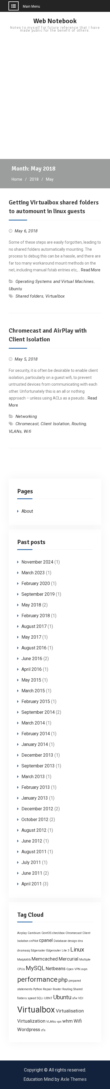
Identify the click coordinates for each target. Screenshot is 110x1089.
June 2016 (31, 658)
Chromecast (27, 423)
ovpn (84, 969)
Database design (65, 941)
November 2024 (37, 562)
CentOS (46, 933)
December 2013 (37, 755)
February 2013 (35, 787)
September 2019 (38, 594)
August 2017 (34, 626)
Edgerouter (38, 950)
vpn (59, 1021)
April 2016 (31, 669)
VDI (80, 998)
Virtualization (31, 1021)
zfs (43, 1030)
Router (57, 989)
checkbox (58, 933)
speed (32, 998)
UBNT (48, 998)
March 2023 (33, 572)
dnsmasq (23, 950)
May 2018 (31, 605)
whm (67, 1021)
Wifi (27, 431)
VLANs (15, 431)
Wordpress (28, 1029)
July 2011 (31, 862)
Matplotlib (24, 959)
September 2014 (38, 712)
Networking (26, 416)
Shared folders (29, 296)
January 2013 (34, 798)
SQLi (40, 998)
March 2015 (33, 690)
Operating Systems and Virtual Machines (55, 281)
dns (80, 941)
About (27, 511)
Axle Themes (74, 1079)
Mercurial (68, 959)
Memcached (45, 959)
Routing (79, 423)
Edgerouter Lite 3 (57, 950)
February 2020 (35, 583)
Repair (47, 989)
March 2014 (33, 723)
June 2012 (31, 841)
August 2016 (34, 648)
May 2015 (31, 680)
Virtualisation (70, 1011)
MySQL (35, 968)
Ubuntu (15, 288)
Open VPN (73, 969)
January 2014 (34, 744)
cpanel (46, 940)
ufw (74, 998)
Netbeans (55, 968)
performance (37, 979)
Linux (77, 949)
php (63, 979)
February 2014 (35, 733)
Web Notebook (55, 21)
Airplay (22, 933)
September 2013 (38, 766)
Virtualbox (55, 296)
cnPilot (33, 941)
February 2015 (35, 701)
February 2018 (35, 615)
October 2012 (35, 819)
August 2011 (34, 851)
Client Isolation (55, 423)
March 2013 (33, 776)
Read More (90, 270)
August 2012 (34, 830)
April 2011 (31, 884)
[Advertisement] (55, 101)
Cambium (34, 933)
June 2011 (31, 873)
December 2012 (37, 808)
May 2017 (31, 637)
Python (37, 989)
